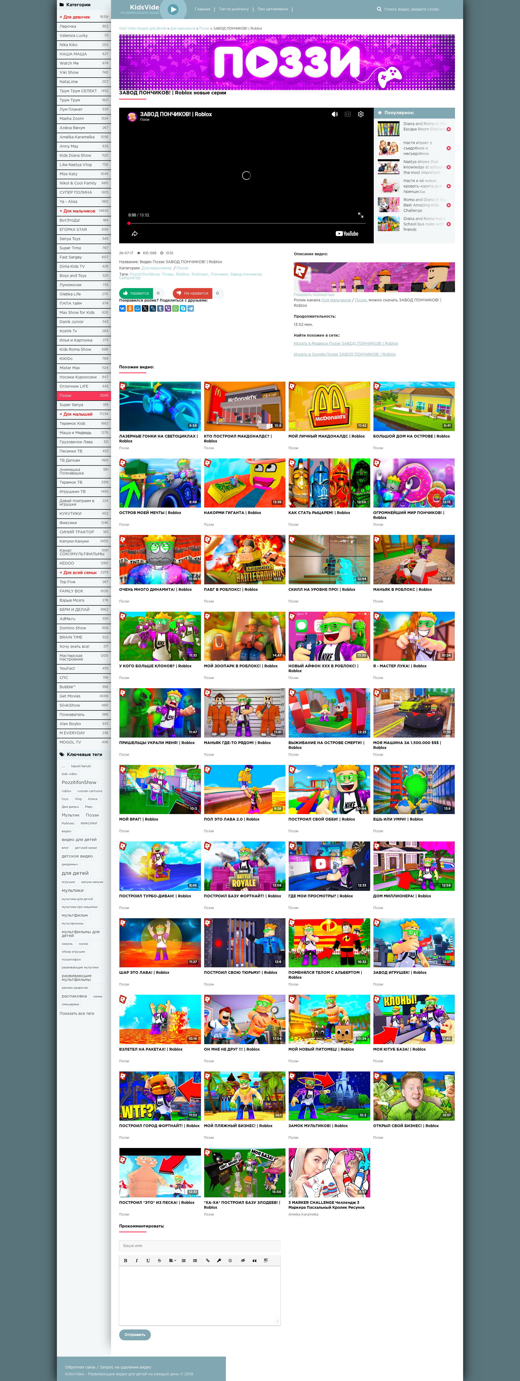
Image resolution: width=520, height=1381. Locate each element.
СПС (64, 678)
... (63, 766)
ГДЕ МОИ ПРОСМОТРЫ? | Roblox (320, 896)
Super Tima (70, 248)
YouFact (67, 668)
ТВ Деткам (70, 460)
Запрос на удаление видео (125, 1367)
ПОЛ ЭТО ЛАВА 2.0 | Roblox (231, 819)
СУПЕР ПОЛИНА (76, 192)
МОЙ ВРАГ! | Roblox (138, 819)
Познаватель (72, 714)
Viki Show (69, 72)
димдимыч (70, 864)
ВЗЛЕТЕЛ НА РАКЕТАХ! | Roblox (151, 1049)
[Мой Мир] (137, 308)
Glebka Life (70, 294)
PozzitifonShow (79, 783)
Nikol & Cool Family (78, 183)
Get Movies (70, 696)
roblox (66, 791)
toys (65, 799)
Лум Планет (71, 109)
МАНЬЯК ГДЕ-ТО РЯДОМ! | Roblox (237, 743)
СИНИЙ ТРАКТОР (77, 532)
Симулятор (130, 278)
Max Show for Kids (77, 312)
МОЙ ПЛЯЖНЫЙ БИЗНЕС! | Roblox (238, 1126)
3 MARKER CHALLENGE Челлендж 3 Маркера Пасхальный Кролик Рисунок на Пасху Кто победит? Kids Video (326, 1205)
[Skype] (183, 308)
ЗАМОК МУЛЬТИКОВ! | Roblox (318, 1126)
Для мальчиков (336, 300)
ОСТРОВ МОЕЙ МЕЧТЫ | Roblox (150, 513)
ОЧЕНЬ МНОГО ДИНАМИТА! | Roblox (155, 589)
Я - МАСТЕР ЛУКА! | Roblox (400, 666)
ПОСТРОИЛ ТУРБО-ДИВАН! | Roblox (155, 896)
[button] (125, 1260)
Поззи (65, 395)
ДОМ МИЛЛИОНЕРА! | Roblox (402, 896)
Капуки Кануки (74, 541)
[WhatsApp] (175, 308)
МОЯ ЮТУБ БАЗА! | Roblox (399, 1049)
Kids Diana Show (75, 155)
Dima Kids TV (72, 266)
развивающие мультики (80, 967)
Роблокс (68, 823)
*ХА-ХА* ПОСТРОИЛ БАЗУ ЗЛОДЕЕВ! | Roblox (242, 1205)
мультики (73, 891)
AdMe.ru (67, 619)
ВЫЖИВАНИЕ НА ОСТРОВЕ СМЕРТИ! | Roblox (326, 745)
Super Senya (71, 405)
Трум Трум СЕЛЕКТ (78, 91)
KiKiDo (66, 359)
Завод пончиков (245, 274)
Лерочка (68, 26)
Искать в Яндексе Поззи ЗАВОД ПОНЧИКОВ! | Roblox (346, 343)
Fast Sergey (71, 257)
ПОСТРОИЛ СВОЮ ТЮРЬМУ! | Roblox (240, 972)
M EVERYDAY (72, 733)
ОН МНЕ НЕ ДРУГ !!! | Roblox (232, 1049)
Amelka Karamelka (77, 137)
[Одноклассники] (130, 308)
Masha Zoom (72, 118)
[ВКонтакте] (122, 308)
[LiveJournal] (153, 308)
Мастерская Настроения (71, 657)
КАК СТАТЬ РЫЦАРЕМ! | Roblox (319, 513)
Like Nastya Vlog (76, 165)
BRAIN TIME (71, 637)
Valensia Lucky (74, 35)
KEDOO (67, 563)
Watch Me (69, 63)
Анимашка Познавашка (72, 471)
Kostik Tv (68, 331)
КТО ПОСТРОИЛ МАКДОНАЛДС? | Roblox (238, 439)
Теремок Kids (72, 423)
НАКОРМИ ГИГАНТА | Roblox (232, 513)
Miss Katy (68, 174)
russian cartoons (89, 791)
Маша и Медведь (76, 433)
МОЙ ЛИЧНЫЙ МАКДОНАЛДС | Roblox (326, 436)
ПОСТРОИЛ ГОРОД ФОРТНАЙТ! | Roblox (159, 1126)
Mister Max (70, 368)
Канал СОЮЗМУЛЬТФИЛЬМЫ (82, 552)
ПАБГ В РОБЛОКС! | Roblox (231, 589)
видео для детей (79, 839)
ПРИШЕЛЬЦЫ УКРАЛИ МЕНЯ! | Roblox (157, 743)
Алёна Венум (72, 128)
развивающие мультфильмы (77, 977)
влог (65, 848)
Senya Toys (70, 239)
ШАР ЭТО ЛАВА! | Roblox (144, 972)
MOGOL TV (70, 742)
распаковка (74, 996)
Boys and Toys (73, 276)
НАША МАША (73, 54)
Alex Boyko (70, 724)
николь (67, 944)
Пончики (219, 274)
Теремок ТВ (71, 482)
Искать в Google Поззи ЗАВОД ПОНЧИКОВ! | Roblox (345, 354)
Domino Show (73, 628)
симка (97, 996)
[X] (145, 308)
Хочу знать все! (74, 646)
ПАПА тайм (71, 303)
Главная (202, 9)
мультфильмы (73, 923)
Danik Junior (72, 322)
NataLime (69, 82)
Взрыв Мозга (72, 600)
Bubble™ (68, 687)
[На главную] (153, 9)
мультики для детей (77, 899)
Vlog (78, 799)
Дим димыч (70, 807)
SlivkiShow (70, 705)
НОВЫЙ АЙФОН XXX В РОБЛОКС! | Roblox (323, 669)
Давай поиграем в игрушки (77, 502)
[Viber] (168, 308)
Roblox (182, 274)
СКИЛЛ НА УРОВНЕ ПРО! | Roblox (321, 589)
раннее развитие (75, 988)
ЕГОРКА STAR (73, 229)
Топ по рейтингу (234, 9)
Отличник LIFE (74, 386)
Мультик (71, 815)
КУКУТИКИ (71, 513)
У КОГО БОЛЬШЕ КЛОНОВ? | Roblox (155, 666)
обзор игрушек (73, 952)
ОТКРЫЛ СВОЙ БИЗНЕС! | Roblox (406, 1126)
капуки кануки (92, 882)
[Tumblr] (160, 308)
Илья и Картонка (76, 340)
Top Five (67, 582)
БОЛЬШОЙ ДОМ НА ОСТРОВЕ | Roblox (411, 436)
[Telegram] (190, 308)
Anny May (69, 146)
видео (66, 831)
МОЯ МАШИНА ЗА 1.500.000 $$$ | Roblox (407, 745)
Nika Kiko (68, 45)
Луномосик (71, 285)
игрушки (68, 882)
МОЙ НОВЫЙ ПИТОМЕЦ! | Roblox (321, 1049)
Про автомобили (273, 9)
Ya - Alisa (68, 201)
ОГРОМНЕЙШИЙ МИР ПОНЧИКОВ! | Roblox (408, 515)
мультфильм (75, 915)
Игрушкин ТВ (73, 491)
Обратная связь (80, 1367)
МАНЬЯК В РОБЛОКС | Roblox (402, 589)
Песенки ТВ (71, 451)
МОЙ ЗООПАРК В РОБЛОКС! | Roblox (241, 666)
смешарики (70, 1004)
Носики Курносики (78, 377)
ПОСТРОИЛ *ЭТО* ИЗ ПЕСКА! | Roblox (156, 1202)
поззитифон (71, 959)
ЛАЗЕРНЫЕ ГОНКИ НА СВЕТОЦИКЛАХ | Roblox (158, 439)
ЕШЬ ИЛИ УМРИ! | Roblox (398, 819)
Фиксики (68, 523)
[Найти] (379, 9)
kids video (69, 774)
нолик (83, 944)
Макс (89, 807)
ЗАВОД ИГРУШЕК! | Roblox (400, 972)
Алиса (92, 799)
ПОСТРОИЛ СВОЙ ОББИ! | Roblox (321, 819)
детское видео (77, 856)
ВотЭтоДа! (70, 220)
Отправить (135, 1335)
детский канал (86, 848)
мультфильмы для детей (81, 933)
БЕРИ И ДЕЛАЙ (75, 609)
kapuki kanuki (81, 766)
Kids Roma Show (75, 349)
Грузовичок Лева (76, 442)
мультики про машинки (80, 907)
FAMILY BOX (71, 591)
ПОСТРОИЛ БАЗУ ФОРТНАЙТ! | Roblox (242, 896)
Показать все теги (77, 1013)
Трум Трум (70, 100)
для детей (75, 873)
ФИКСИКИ (89, 823)
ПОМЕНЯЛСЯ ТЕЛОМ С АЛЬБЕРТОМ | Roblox (325, 975)
